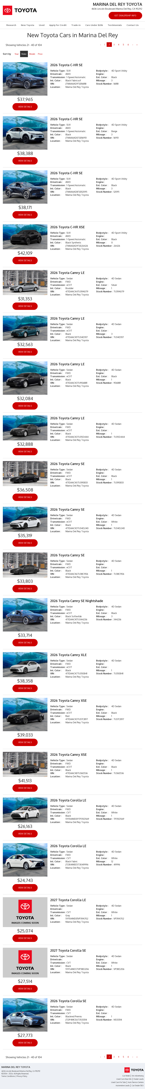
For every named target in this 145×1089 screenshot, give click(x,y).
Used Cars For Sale (118, 1082)
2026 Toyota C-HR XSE (67, 227)
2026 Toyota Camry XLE (68, 655)
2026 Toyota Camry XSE (68, 700)
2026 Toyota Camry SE (67, 464)
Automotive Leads (123, 1085)
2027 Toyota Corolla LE (68, 900)
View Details (25, 107)
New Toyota (27, 25)
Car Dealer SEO (138, 1085)
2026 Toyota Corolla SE (68, 1001)
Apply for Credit (58, 25)
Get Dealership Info (125, 15)
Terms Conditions (8, 1076)
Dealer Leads (139, 1079)
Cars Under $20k (94, 25)
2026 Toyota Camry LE (67, 273)
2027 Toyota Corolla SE (68, 950)
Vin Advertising (138, 1076)
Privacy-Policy (22, 1076)
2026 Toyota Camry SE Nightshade (76, 601)
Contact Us (133, 25)
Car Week (126, 1076)
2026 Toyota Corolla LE (68, 800)
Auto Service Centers (136, 1082)
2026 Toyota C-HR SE (66, 65)
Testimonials (115, 25)
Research (11, 25)
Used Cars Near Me (123, 1079)
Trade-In (76, 25)
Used (41, 25)
